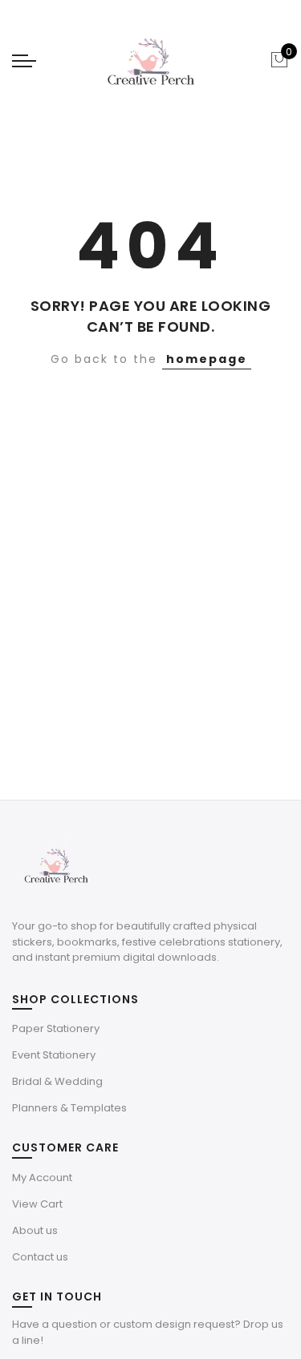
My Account (42, 1177)
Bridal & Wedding (57, 1081)
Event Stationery (54, 1055)
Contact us (40, 1256)
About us (35, 1230)
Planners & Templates (69, 1107)
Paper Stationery (56, 1028)
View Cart (37, 1204)
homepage (206, 359)
